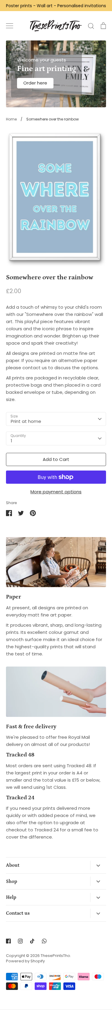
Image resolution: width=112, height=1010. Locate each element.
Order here (35, 83)
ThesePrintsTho (55, 955)
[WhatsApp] (44, 941)
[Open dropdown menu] (98, 865)
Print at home (26, 421)
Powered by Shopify (25, 961)
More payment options (56, 492)
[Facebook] (8, 941)
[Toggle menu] (9, 25)
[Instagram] (20, 941)
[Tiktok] (32, 941)
